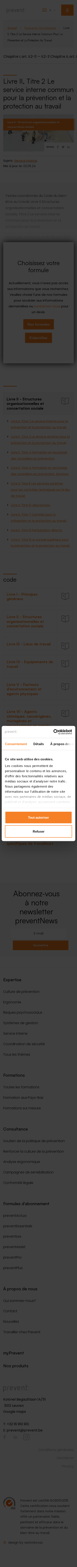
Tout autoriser (38, 817)
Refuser (38, 831)
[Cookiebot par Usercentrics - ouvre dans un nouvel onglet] (54, 732)
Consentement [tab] (16, 744)
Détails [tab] (38, 744)
